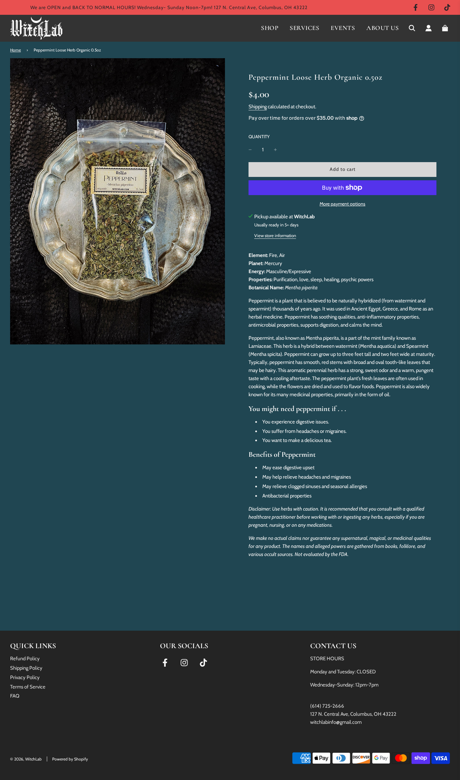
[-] (250, 149)
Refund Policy (25, 659)
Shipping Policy (26, 668)
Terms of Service (27, 687)
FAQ (15, 696)
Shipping (258, 107)
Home (15, 49)
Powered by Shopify (70, 759)
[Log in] (428, 28)
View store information (275, 235)
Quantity (259, 136)
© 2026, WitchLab (26, 759)
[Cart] (446, 28)
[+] (275, 149)
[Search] (412, 28)
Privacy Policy (25, 677)
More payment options (342, 204)
